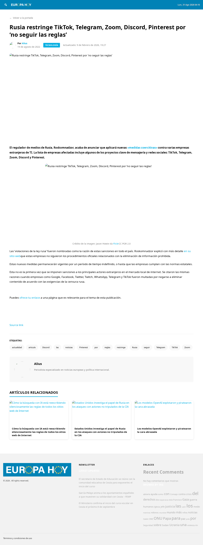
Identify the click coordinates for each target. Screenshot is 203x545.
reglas (107, 347)
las (57, 347)
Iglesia (157, 506)
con (167, 494)
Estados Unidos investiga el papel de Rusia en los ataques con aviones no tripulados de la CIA (101, 432)
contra (181, 494)
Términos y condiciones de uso (17, 538)
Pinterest (83, 347)
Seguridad (148, 525)
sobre (157, 525)
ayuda (154, 494)
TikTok (175, 347)
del (195, 493)
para (176, 518)
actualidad (17, 347)
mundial (162, 512)
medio (196, 506)
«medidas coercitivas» (142, 147)
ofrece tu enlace (30, 297)
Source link (16, 325)
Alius (24, 43)
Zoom (187, 347)
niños (184, 512)
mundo (171, 512)
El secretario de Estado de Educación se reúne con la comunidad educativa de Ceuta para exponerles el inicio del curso (107, 482)
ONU (158, 518)
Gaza (185, 499)
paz (183, 518)
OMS (151, 519)
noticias (69, 347)
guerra (193, 499)
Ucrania (174, 525)
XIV (196, 525)
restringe (121, 347)
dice (157, 500)
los (190, 506)
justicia (170, 506)
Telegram (160, 347)
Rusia (134, 347)
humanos (148, 506)
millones (155, 512)
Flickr (116, 243)
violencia (191, 525)
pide (188, 519)
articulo (32, 347)
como (160, 494)
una (183, 524)
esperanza (164, 500)
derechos (149, 499)
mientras (146, 513)
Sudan (165, 525)
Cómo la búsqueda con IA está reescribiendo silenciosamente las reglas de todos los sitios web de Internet (38, 432)
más (179, 512)
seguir (147, 347)
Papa (167, 518)
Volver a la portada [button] (21, 17)
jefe (163, 506)
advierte (146, 494)
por (96, 347)
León (184, 507)
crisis (189, 494)
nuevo (145, 519)
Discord (45, 347)
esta (171, 500)
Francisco (177, 499)
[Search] (5, 4)
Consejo (174, 494)
